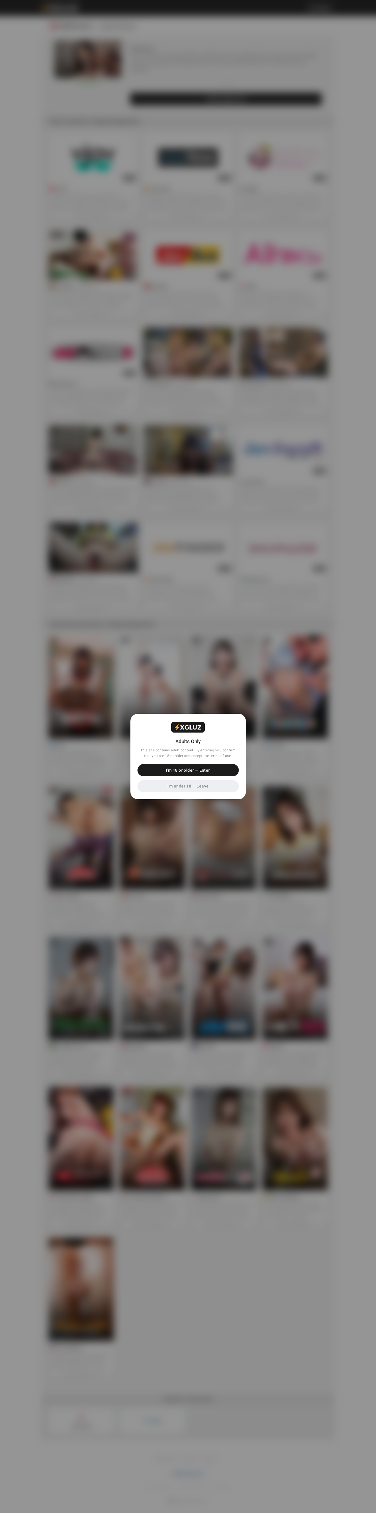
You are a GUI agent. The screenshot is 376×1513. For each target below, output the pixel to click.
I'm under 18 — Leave (188, 786)
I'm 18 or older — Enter (188, 770)
